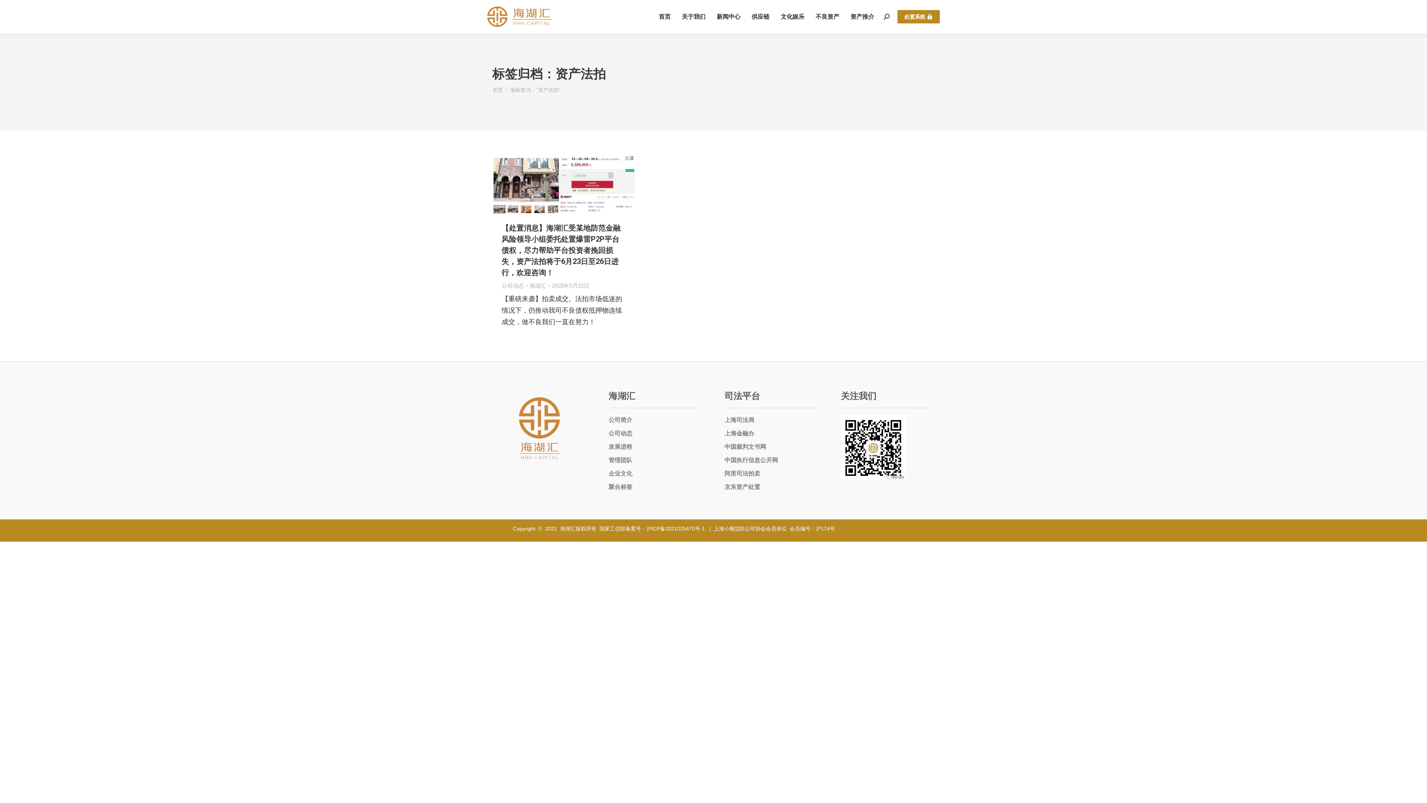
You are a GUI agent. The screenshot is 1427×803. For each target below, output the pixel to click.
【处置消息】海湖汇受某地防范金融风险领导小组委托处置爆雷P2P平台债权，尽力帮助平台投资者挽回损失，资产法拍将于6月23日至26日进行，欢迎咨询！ (561, 250)
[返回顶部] (1415, 791)
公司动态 (513, 286)
